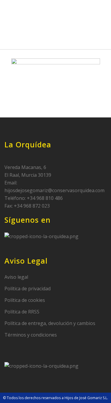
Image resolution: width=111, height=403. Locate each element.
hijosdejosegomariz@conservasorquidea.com (54, 190)
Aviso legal (16, 277)
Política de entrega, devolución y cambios (49, 323)
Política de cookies (24, 300)
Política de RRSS (21, 311)
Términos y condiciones (30, 335)
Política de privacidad (27, 288)
